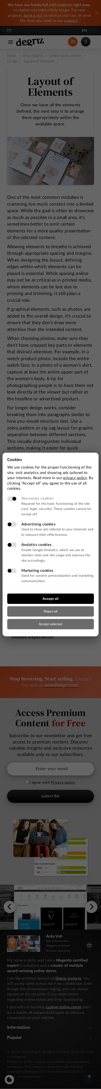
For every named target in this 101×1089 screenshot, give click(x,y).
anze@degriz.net (61, 685)
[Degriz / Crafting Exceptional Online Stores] (30, 42)
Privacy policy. (63, 782)
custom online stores (63, 1007)
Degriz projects (68, 978)
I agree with (40, 782)
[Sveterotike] (50, 907)
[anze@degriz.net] (10, 30)
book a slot (33, 15)
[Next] (91, 907)
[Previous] (10, 907)
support (71, 21)
